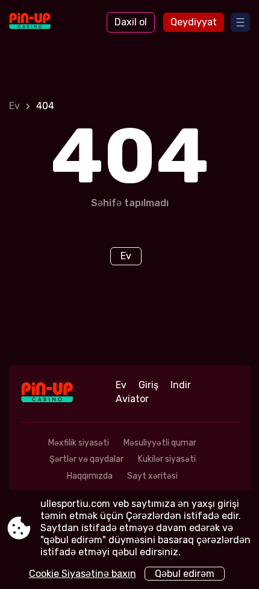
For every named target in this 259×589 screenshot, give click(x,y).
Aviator (132, 399)
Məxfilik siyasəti (78, 443)
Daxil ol (130, 22)
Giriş (148, 385)
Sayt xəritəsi (152, 476)
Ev (14, 106)
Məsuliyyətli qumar (159, 443)
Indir (180, 385)
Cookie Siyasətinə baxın (82, 573)
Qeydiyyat (193, 22)
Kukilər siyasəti (167, 459)
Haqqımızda (90, 476)
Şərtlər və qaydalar (86, 459)
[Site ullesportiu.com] (42, 22)
